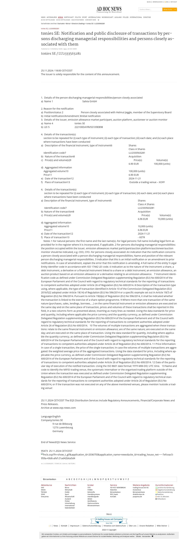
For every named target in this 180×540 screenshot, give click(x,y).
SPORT (84, 17)
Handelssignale (93, 496)
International (69, 505)
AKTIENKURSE (52, 17)
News (56, 526)
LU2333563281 (54, 29)
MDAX (43, 490)
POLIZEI (126, 17)
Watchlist (113, 490)
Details (138, 536)
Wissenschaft (69, 496)
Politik (67, 492)
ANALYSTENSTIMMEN (77, 20)
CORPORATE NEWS (90, 20)
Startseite (60, 23)
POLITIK (78, 17)
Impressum (74, 526)
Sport (67, 494)
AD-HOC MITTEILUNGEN (63, 20)
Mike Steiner (162, 526)
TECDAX (44, 492)
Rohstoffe (91, 492)
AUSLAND (118, 17)
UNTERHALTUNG (94, 17)
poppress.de (137, 496)
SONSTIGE (147, 17)
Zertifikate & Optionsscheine (93, 502)
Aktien (90, 499)
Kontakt (113, 496)
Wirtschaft (68, 490)
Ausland (68, 499)
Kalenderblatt (70, 508)
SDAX (43, 494)
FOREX (90, 490)
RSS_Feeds (114, 494)
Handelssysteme (94, 494)
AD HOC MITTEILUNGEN (48, 20)
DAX (42, 487)
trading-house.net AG (140, 487)
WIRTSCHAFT (69, 17)
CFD (89, 487)
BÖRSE (60, 17)
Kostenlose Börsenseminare (139, 491)
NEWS (43, 17)
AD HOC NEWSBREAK (118, 487)
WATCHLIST (173, 2)
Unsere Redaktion (146, 526)
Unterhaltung (70, 503)
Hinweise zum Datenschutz (115, 526)
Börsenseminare (93, 505)
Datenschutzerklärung (91, 526)
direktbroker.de (138, 494)
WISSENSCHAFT (107, 17)
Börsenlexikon (49, 479)
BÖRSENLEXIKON (158, 2)
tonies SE (44, 29)
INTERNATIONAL (136, 17)
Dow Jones (45, 496)
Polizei (67, 501)
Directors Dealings (78, 23)
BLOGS (149, 2)
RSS (167, 2)
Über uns (132, 526)
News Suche (168, 9)
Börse (68, 23)
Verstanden (146, 536)
